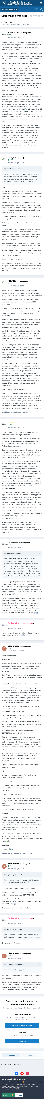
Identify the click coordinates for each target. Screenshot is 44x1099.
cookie (19, 1082)
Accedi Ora (22, 1041)
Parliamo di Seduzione (22, 24)
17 (10, 283)
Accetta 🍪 (9, 1095)
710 (10, 425)
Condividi (11, 1055)
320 (10, 544)
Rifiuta (19, 1095)
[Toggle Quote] (5, 169)
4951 (11, 160)
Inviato (16, 37)
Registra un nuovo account (22, 1025)
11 (10, 648)
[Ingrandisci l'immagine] (25, 109)
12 (10, 35)
